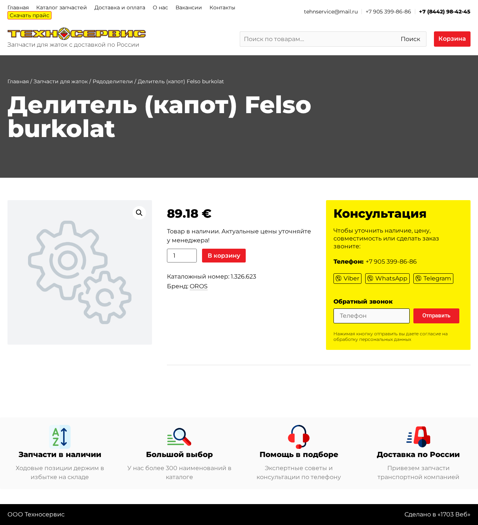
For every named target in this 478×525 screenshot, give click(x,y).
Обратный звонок (363, 302)
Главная (18, 7)
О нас (160, 7)
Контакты (222, 7)
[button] (139, 213)
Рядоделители (113, 81)
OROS (199, 286)
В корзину (224, 255)
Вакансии (189, 7)
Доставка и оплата (119, 7)
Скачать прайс (29, 15)
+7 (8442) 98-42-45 (445, 11)
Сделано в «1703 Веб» (437, 514)
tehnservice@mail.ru (331, 11)
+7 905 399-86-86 (388, 11)
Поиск (410, 39)
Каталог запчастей (61, 7)
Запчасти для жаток (61, 81)
